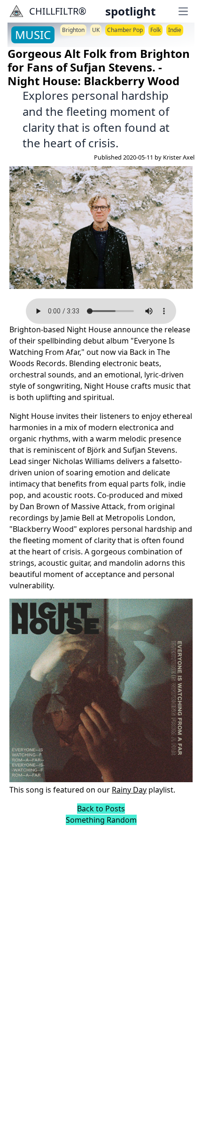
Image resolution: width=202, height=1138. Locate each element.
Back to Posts (101, 808)
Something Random (101, 820)
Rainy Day (129, 790)
